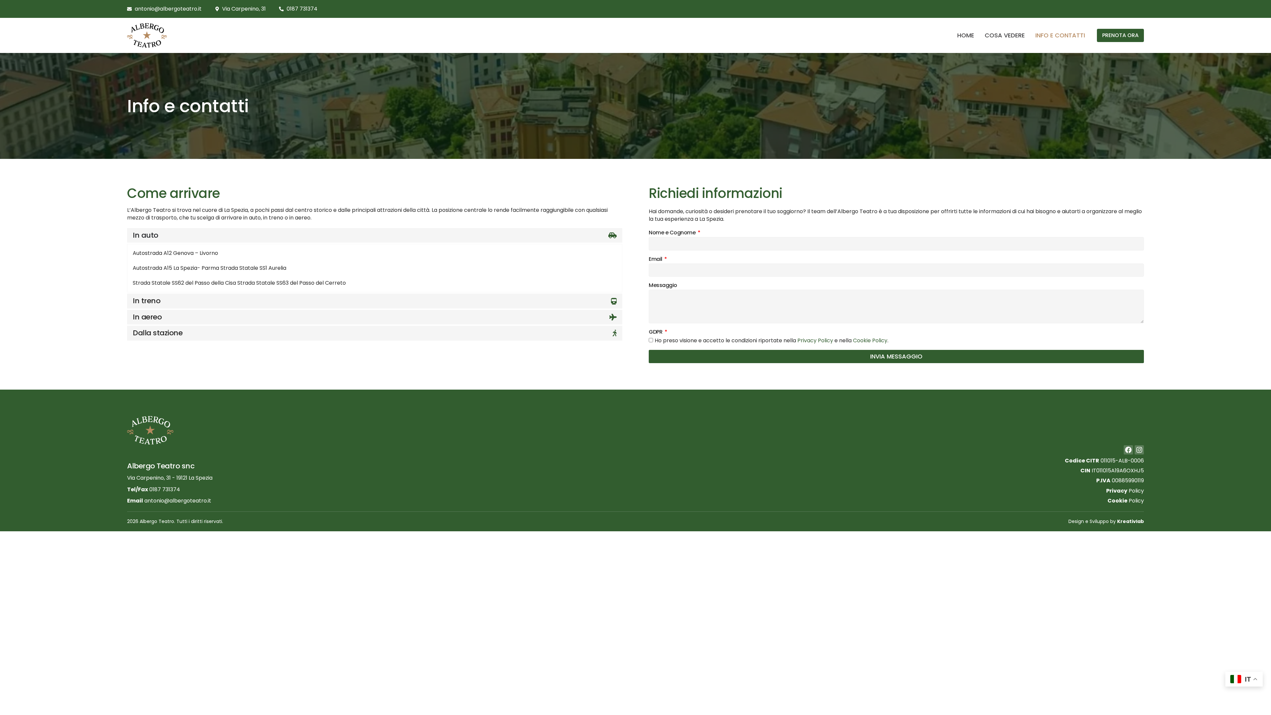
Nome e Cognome (673, 232)
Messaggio (663, 285)
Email (656, 259)
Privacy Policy (815, 341)
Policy (1125, 491)
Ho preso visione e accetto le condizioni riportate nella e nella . (771, 341)
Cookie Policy (870, 341)
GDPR (656, 332)
